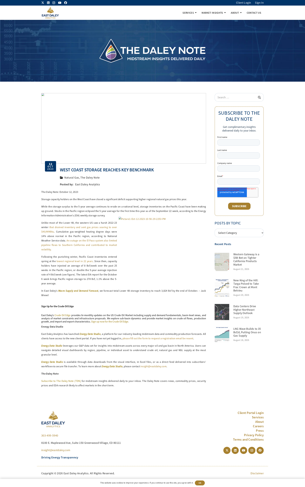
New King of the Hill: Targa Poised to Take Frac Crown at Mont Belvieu (246, 285)
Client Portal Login (251, 413)
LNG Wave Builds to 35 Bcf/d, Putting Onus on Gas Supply (247, 332)
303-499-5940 (49, 435)
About (259, 422)
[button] (196, 12)
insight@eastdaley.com (153, 366)
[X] (42, 2)
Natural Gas (71, 177)
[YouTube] (59, 2)
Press (260, 431)
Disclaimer (257, 473)
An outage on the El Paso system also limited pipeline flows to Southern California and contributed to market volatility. (79, 245)
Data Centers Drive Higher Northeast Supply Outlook (244, 309)
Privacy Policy (254, 435)
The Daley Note (90, 177)
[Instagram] (53, 2)
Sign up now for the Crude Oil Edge (109, 321)
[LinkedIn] (48, 2)
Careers (258, 426)
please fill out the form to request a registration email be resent (157, 338)
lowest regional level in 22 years (75, 261)
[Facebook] (65, 2)
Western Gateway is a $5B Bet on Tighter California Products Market (246, 259)
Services (258, 417)
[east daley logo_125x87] (50, 12)
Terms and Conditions (248, 439)
